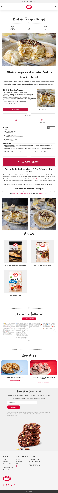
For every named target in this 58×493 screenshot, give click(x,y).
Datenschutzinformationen (13, 415)
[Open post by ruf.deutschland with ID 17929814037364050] (35, 331)
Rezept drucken (16, 109)
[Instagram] (3, 485)
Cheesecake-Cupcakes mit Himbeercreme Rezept (37, 377)
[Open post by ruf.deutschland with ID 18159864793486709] (22, 331)
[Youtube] (14, 485)
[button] (2, 7)
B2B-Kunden (19, 461)
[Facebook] (6, 485)
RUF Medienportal (20, 463)
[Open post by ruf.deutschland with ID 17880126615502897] (9, 331)
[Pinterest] (9, 485)
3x (53, 127)
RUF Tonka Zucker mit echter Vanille (15, 265)
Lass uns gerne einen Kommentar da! (30, 162)
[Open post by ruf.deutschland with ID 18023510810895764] (49, 331)
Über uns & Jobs (31, 1)
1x (48, 127)
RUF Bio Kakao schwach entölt (42, 265)
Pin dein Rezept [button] (43, 109)
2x (50, 127)
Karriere (18, 459)
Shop (23, 1)
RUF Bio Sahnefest (15, 295)
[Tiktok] (11, 485)
